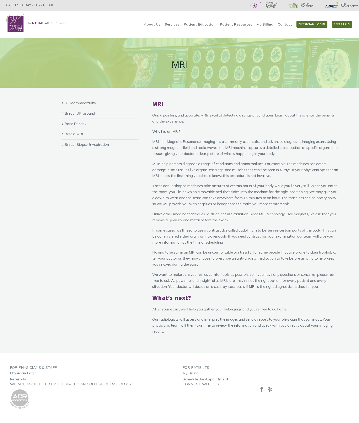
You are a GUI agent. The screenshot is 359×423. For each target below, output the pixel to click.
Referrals (18, 379)
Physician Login (23, 373)
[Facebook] (261, 389)
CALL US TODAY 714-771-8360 (29, 5)
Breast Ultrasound (80, 113)
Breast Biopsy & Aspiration (87, 144)
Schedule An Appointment (205, 379)
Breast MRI (74, 134)
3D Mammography (80, 103)
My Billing (191, 373)
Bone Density (75, 123)
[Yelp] (269, 389)
